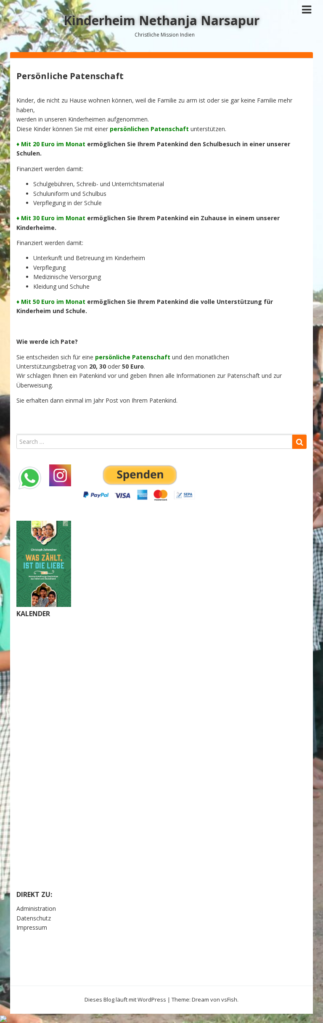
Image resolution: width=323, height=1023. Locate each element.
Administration (36, 908)
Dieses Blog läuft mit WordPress (125, 999)
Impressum (31, 927)
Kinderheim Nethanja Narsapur (161, 20)
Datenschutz (33, 918)
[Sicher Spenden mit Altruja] (3, 1018)
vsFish (229, 999)
